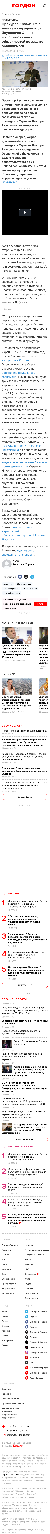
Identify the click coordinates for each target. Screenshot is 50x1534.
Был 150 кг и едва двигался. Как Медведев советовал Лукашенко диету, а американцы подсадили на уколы (27, 1218)
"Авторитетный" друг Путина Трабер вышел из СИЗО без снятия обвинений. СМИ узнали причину (24, 1128)
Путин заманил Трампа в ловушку (25, 730)
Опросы (29, 1288)
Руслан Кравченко (11, 593)
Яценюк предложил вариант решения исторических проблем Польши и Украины (22, 1056)
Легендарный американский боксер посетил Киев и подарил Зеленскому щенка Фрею (28, 904)
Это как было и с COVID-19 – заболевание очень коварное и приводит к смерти (24, 785)
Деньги (5, 1254)
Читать (40, 604)
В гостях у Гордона (34, 1254)
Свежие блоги (12, 725)
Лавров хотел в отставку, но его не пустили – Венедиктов (21, 1032)
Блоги (28, 1259)
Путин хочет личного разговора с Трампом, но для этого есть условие (24, 771)
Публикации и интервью (37, 1250)
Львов (5, 1316)
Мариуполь (7, 1340)
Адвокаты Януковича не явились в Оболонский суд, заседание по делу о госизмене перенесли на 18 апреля (16, 651)
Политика (16, 14)
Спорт (5, 1264)
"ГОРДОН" (9, 182)
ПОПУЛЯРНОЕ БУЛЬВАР (17, 1146)
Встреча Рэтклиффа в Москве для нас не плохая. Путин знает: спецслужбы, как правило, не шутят (24, 742)
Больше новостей (25, 1139)
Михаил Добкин (30, 588)
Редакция (6, 1394)
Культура (6, 1269)
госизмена (8, 584)
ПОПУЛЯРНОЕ (11, 893)
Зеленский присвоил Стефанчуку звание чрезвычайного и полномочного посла (26, 955)
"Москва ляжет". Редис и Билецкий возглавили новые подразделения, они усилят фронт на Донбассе (27, 938)
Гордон (5, 14)
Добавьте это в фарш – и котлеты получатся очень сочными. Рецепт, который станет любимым (27, 1172)
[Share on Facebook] (20, 577)
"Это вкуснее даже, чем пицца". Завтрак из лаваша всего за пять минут (26, 1187)
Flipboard (34, 1357)
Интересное (8, 1293)
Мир (4, 1259)
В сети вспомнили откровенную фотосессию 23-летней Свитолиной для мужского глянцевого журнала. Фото (17, 703)
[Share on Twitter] (26, 577)
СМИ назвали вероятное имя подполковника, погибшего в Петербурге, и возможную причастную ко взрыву (24, 1086)
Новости (6, 1239)
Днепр (5, 1335)
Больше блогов (25, 797)
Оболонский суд (24, 584)
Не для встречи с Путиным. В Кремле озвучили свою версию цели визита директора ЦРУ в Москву (26, 971)
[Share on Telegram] (32, 577)
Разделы (29, 1239)
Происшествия (9, 1283)
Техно (5, 1274)
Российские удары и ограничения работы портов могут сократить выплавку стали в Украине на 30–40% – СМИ (25, 1010)
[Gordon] (23, 6)
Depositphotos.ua (10, 1474)
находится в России (15, 360)
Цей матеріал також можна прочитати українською (26, 56)
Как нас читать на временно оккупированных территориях (10, 1413)
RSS (31, 1362)
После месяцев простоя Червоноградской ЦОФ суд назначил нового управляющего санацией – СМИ (24, 1101)
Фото (27, 1279)
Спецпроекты (31, 1298)
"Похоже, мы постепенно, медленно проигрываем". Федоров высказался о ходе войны (24, 920)
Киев (4, 1311)
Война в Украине (10, 1245)
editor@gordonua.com (18, 1435)
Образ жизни (8, 1279)
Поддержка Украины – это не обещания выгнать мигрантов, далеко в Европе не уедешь (24, 756)
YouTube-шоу (31, 1293)
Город (5, 1306)
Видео (28, 1283)
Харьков (6, 1331)
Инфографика (8, 1288)
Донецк (5, 1326)
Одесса (5, 1321)
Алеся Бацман (37, 1347)
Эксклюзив (30, 1274)
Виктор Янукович (11, 588)
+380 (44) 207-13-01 (18, 1426)
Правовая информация (13, 1403)
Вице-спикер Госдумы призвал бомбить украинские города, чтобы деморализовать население (24, 1114)
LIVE (27, 1269)
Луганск (6, 1345)
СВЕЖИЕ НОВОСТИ (14, 999)
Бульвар (8, 674)
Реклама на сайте (10, 1398)
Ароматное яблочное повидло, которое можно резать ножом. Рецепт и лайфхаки (25, 1202)
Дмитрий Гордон (38, 1311)
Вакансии (6, 1389)
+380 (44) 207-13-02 (18, 1430)
